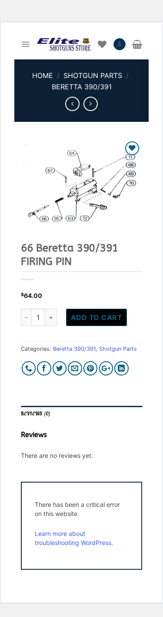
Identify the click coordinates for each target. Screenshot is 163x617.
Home (42, 75)
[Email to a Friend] (75, 368)
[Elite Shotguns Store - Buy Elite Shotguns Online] (64, 44)
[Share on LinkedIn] (121, 368)
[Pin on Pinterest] (90, 368)
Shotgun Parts (92, 75)
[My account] (119, 44)
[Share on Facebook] (44, 368)
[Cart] (137, 44)
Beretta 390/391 (82, 86)
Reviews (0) (35, 414)
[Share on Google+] (106, 368)
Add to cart (96, 317)
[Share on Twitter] (60, 368)
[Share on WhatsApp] (29, 368)
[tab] (81, 414)
